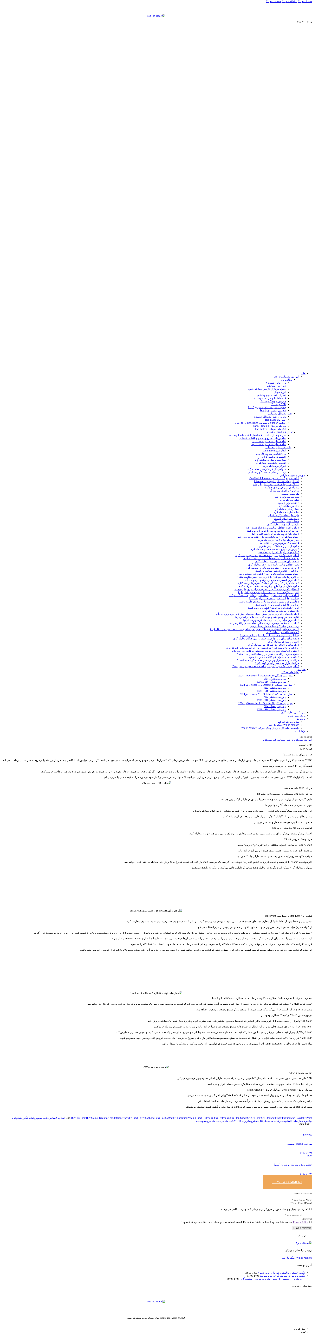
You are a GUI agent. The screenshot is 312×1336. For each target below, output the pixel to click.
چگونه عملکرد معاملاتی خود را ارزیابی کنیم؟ (282, 1272)
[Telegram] (306, 8)
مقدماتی (267, 739)
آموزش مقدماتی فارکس (299, 739)
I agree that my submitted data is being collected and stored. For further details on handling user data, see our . (244, 1222)
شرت (264, 1121)
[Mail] (303, 8)
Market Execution (178, 1118)
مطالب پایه (279, 739)
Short (273, 1118)
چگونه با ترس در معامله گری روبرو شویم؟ (283, 1275)
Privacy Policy (300, 1222)
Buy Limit (81, 1118)
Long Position (162, 1118)
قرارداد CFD (242, 1121)
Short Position (283, 1118)
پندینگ (28, 1118)
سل (268, 1121)
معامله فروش (212, 1121)
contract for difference (112, 1118)
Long (152, 1118)
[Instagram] (308, 8)
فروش (252, 1121)
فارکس (258, 1121)
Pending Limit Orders (198, 1118)
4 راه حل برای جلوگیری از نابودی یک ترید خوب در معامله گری (273, 1278)
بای (53, 1118)
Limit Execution (140, 1118)
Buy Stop (91, 1118)
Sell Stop (265, 1118)
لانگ (234, 1121)
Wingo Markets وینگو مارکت (297, 1257)
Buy (73, 1118)
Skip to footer (305, 1)
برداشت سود (45, 1118)
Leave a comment (287, 1182)
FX (130, 1118)
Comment (307, 1219)
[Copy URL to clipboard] (263, 1126)
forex (126, 1118)
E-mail (308, 1203)
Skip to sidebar (289, 1)
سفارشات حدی (277, 1121)
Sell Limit (256, 1118)
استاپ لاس (59, 1118)
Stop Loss (295, 1118)
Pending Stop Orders (236, 1118)
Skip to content (273, 1)
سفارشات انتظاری (294, 1121)
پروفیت (34, 1118)
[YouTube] (311, 8)
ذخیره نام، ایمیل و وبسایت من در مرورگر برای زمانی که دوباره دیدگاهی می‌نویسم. (264, 1209)
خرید (306, 1121)
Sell (249, 1118)
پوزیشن (22, 1118)
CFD (98, 1118)
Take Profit (306, 1118)
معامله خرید (225, 1121)
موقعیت (200, 1121)
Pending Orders (218, 1118)
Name (309, 1200)
